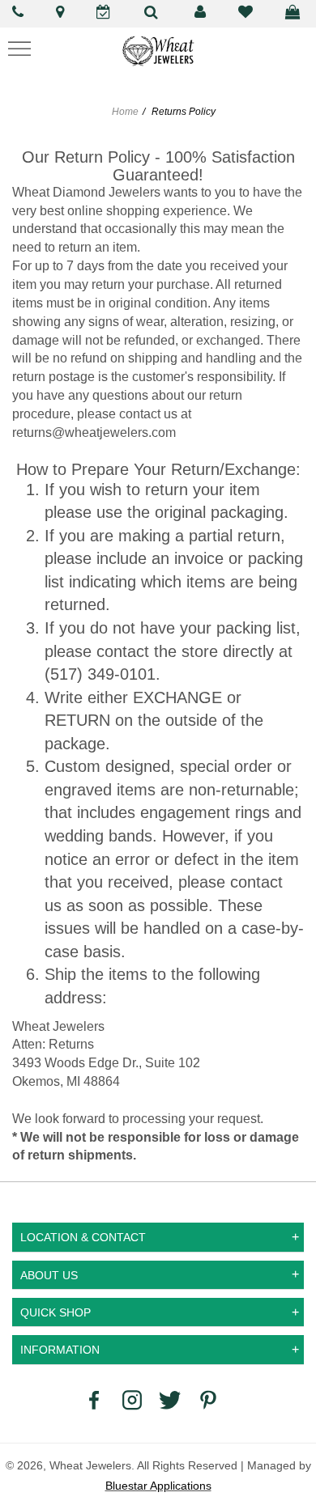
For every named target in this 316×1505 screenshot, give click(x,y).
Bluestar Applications (158, 1485)
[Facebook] (94, 1399)
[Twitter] (170, 1399)
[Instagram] (132, 1399)
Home (125, 111)
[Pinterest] (208, 1399)
